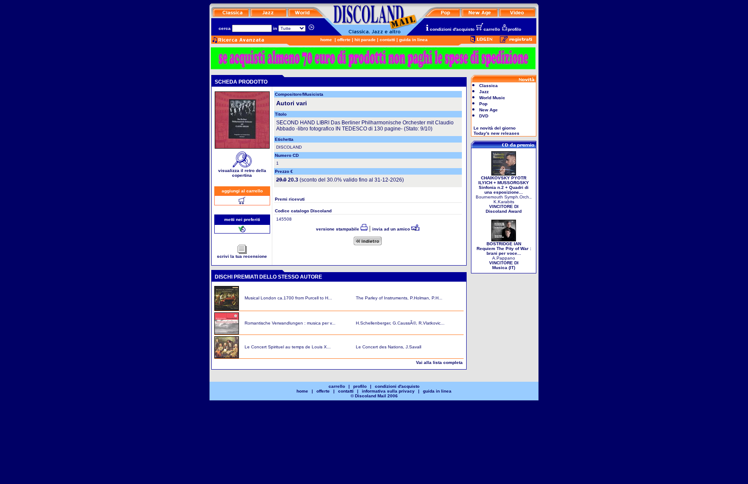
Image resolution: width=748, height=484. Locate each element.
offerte (344, 39)
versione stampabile (338, 229)
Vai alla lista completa (439, 362)
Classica (488, 85)
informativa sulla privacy (388, 391)
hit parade (365, 39)
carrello (492, 29)
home (326, 39)
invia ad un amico (391, 229)
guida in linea (413, 39)
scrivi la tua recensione (242, 256)
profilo (514, 29)
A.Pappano (504, 255)
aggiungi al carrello (242, 190)
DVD (483, 116)
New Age (488, 109)
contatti (387, 39)
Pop (483, 103)
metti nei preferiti (242, 219)
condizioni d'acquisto (452, 29)
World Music (492, 97)
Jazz (484, 91)
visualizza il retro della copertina (242, 173)
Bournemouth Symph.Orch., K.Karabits (504, 194)
